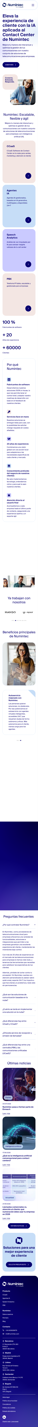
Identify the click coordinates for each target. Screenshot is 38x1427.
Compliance (7, 1404)
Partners (5, 1318)
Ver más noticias (17, 1226)
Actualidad (9, 1197)
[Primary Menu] (32, 5)
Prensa (8, 1097)
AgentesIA (12, 192)
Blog (4, 1321)
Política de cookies (9, 1408)
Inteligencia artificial (13, 1146)
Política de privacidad (10, 1401)
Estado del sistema (9, 1411)
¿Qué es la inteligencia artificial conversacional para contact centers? (17, 1158)
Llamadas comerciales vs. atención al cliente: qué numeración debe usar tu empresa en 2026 (19, 1210)
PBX (9, 278)
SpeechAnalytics (12, 236)
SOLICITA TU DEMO (12, 572)
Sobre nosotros (8, 1314)
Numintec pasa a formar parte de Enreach (18, 1108)
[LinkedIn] (4, 1417)
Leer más (6, 1113)
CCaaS (11, 146)
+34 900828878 (11, 1330)
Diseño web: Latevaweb (10, 1422)
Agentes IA (6, 1298)
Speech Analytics (8, 1302)
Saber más (9, 65)
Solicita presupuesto (17, 1264)
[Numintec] (13, 5)
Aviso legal (6, 1397)
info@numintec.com (12, 1334)
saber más (10, 812)
